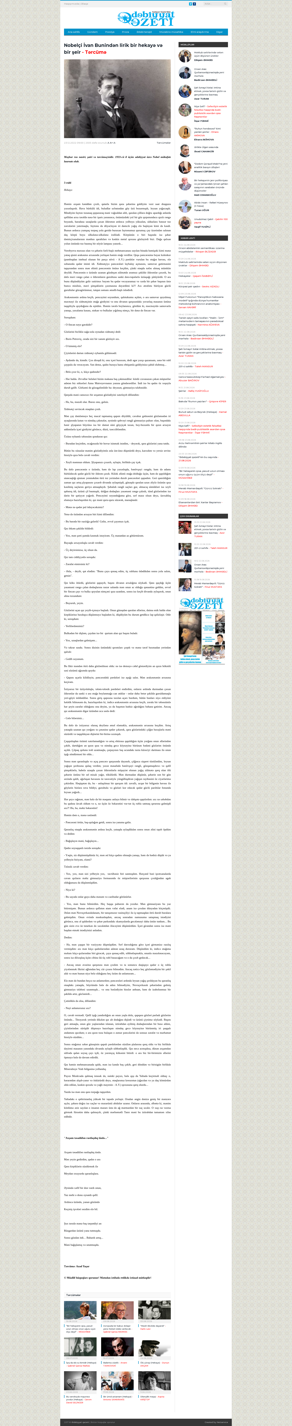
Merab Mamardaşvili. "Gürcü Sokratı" (201, 490)
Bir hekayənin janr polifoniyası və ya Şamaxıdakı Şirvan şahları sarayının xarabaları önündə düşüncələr (211, 185)
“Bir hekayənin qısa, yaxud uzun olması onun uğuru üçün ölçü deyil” (81, 1329)
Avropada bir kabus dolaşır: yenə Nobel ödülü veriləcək (117, 1329)
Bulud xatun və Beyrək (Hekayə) (203, 413)
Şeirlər (194, 390)
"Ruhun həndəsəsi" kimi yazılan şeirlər (207, 132)
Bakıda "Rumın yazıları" (202, 401)
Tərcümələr (164, 142)
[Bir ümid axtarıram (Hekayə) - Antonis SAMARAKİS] (117, 1382)
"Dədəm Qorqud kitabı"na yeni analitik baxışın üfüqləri (211, 165)
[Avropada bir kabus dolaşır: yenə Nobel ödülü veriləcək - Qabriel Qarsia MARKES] (117, 1311)
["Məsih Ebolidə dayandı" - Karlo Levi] (154, 1311)
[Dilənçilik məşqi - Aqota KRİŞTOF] (154, 1382)
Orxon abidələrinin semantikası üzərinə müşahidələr (201, 250)
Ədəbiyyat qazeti (80, 1422)
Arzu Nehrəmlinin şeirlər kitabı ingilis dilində (200, 445)
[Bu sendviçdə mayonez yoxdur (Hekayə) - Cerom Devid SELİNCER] (80, 1382)
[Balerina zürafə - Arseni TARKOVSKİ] (117, 1348)
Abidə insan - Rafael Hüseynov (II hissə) (211, 204)
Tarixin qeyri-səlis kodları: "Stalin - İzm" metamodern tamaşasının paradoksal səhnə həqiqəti (201, 321)
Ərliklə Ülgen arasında (206, 147)
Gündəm (92, 31)
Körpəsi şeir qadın (199, 286)
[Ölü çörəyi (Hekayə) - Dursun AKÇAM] (154, 1348)
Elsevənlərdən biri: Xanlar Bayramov (200, 504)
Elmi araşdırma (200, 31)
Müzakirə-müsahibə (171, 31)
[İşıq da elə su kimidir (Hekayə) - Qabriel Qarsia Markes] (80, 1348)
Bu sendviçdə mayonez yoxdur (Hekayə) (79, 1399)
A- (114, 142)
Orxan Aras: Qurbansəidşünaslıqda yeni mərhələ (209, 72)
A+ (111, 142)
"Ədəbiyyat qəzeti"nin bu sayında (199, 459)
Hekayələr (196, 276)
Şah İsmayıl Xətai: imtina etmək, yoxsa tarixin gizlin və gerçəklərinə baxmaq (210, 91)
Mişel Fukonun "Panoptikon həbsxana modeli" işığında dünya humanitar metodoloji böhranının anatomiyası (201, 302)
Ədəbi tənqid (144, 31)
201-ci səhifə (196, 366)
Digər (219, 31)
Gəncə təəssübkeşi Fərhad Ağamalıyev (202, 378)
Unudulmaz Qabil (211, 221)
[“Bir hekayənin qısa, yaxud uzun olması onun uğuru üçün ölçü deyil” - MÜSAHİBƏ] (80, 1311)
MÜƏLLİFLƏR (187, 44)
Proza (125, 31)
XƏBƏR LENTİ (188, 238)
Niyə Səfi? (210, 111)
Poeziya (109, 31)
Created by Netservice (216, 1422)
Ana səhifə (74, 31)
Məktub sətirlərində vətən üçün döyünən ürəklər (208, 54)
